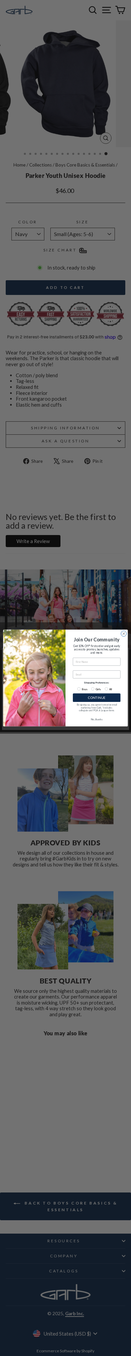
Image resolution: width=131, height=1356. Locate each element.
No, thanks (96, 719)
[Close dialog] (124, 633)
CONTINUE (96, 698)
